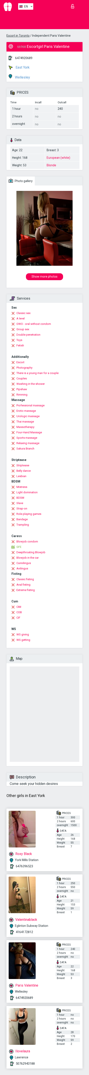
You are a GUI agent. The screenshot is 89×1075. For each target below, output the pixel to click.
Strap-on (21, 508)
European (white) (58, 157)
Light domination (27, 492)
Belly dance (23, 470)
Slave (19, 503)
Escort (20, 362)
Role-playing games (28, 513)
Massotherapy (25, 427)
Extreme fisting (25, 590)
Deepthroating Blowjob (30, 552)
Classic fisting (25, 579)
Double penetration (28, 334)
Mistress (21, 487)
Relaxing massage (27, 443)
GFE (18, 547)
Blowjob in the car (27, 557)
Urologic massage (28, 416)
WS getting (23, 639)
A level (20, 318)
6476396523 (24, 866)
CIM (18, 606)
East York (22, 67)
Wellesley (22, 77)
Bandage (22, 519)
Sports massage (26, 437)
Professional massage (30, 405)
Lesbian (21, 476)
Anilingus (22, 568)
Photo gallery (23, 181)
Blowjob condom (27, 541)
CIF (18, 617)
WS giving (22, 634)
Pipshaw (21, 389)
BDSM (20, 497)
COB (19, 612)
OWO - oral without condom (33, 323)
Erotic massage (26, 410)
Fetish (20, 345)
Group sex (22, 329)
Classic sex (23, 313)
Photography (24, 367)
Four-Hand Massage (29, 432)
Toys (19, 340)
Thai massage (25, 421)
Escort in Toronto (18, 35)
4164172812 (24, 932)
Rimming (21, 394)
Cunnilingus (23, 563)
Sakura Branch (25, 448)
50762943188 (25, 1064)
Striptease (22, 465)
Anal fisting (23, 584)
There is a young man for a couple (37, 373)
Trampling (22, 524)
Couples (21, 378)
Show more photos (44, 276)
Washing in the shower (30, 383)
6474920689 (23, 58)
